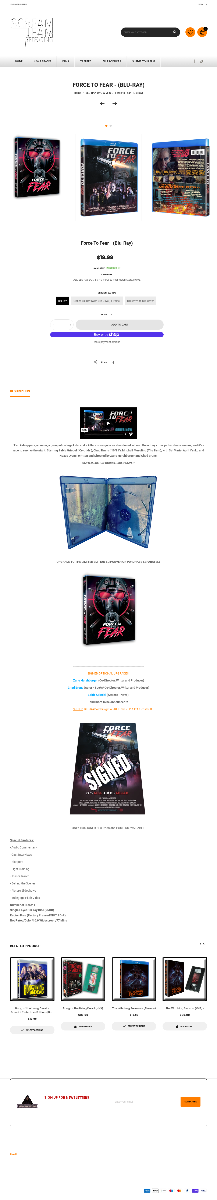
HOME (136, 279)
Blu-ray (62, 300)
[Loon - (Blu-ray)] (104, 103)
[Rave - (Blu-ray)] (115, 103)
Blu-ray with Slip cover (140, 300)
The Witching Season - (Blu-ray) (134, 1008)
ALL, (75, 279)
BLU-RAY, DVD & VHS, (90, 279)
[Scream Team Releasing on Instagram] (201, 61)
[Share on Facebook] (114, 362)
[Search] (175, 32)
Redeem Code (154, 1154)
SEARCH (83, 1161)
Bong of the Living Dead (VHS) (83, 1008)
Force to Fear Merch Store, (118, 279)
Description (20, 391)
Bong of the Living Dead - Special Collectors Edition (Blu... (32, 1010)
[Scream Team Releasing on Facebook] (194, 61)
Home (18, 61)
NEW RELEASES (42, 61)
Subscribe (190, 1101)
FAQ (80, 1154)
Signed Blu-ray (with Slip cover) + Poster (97, 300)
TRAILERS (85, 61)
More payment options (107, 341)
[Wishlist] (190, 32)
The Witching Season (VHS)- (185, 1008)
